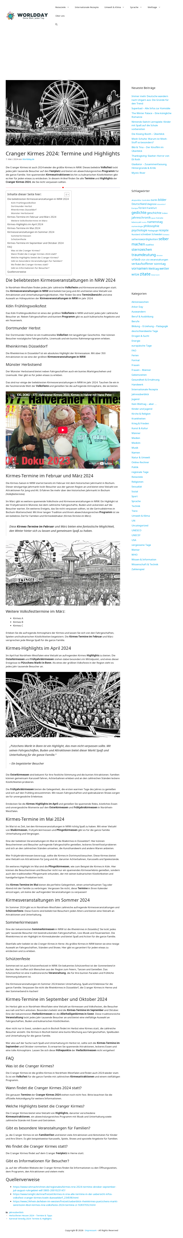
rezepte (164, 230)
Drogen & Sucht (140, 336)
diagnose (152, 204)
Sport (135, 496)
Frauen (136, 365)
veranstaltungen (159, 259)
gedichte (139, 212)
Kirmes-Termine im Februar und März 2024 (31, 216)
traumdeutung (144, 254)
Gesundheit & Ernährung (145, 379)
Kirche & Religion (141, 413)
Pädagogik (153, 230)
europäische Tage (142, 345)
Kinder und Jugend (142, 408)
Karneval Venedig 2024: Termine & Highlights (30, 1218)
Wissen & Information (144, 559)
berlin (154, 200)
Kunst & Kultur (140, 428)
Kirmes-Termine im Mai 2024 (23, 228)
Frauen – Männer (141, 370)
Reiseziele (60, 7)
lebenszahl (136, 222)
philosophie (151, 226)
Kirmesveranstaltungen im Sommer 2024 (30, 232)
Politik (135, 467)
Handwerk (137, 384)
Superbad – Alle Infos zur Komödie (151, 108)
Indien (165, 213)
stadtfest (150, 244)
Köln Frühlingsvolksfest (23, 202)
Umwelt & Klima (112, 7)
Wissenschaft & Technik (145, 564)
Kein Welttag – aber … (144, 404)
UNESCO (136, 530)
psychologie (139, 230)
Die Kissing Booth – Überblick (148, 134)
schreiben (146, 234)
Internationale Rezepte (87, 7)
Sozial (135, 491)
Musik (135, 447)
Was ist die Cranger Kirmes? (25, 250)
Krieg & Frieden (140, 423)
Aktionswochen (140, 301)
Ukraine (159, 255)
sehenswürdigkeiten (145, 239)
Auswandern (139, 311)
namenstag (155, 222)
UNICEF (136, 535)
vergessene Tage (141, 545)
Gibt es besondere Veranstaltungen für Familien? (36, 260)
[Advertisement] (91, 53)
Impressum (91, 1230)
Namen (136, 452)
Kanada (159, 218)
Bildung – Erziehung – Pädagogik (150, 326)
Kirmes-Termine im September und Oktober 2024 (35, 243)
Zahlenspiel (138, 569)
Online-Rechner (140, 462)
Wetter (136, 549)
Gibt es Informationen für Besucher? (30, 267)
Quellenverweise (16, 271)
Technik (136, 506)
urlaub (136, 259)
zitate (145, 274)
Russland (136, 234)
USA (143, 259)
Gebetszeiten (139, 374)
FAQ (9, 246)
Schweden (157, 234)
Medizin (136, 442)
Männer (136, 433)
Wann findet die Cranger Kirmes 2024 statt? (34, 253)
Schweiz (166, 234)
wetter (164, 268)
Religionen (137, 481)
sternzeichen (142, 249)
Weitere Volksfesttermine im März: (29, 220)
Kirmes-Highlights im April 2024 (25, 224)
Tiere (135, 510)
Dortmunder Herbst (21, 206)
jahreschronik (141, 217)
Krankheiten (139, 418)
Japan (153, 218)
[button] (56, 24)
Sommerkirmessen (21, 235)
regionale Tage (140, 472)
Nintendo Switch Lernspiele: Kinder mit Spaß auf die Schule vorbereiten (151, 125)
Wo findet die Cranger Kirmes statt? (29, 264)
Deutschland (139, 204)
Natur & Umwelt (141, 457)
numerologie (137, 226)
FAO (134, 350)
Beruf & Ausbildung (142, 316)
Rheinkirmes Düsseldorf (23, 209)
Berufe (135, 321)
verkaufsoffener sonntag (149, 264)
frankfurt (152, 208)
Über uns (60, 15)
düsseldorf (161, 204)
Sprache (134, 7)
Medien (136, 438)
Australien (146, 200)
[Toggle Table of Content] (65, 194)
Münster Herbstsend (22, 213)
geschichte (154, 213)
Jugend (135, 399)
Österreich (155, 275)
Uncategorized (140, 525)
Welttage (152, 7)
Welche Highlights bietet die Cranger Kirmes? (35, 257)
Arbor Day (137, 306)
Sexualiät (137, 486)
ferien (142, 208)
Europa (135, 208)
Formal (136, 360)
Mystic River (138, 172)
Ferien (135, 355)
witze (135, 274)
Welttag (153, 268)
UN (133, 520)
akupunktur (137, 200)
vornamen (140, 268)
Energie (136, 340)
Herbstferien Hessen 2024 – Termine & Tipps (30, 1215)
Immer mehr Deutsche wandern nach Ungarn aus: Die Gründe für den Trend (150, 99)
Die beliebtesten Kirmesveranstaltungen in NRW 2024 (38, 199)
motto (144, 222)
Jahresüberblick (16, 1212)
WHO (135, 554)
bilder (162, 200)
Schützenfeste (18, 239)
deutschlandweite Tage (145, 331)
